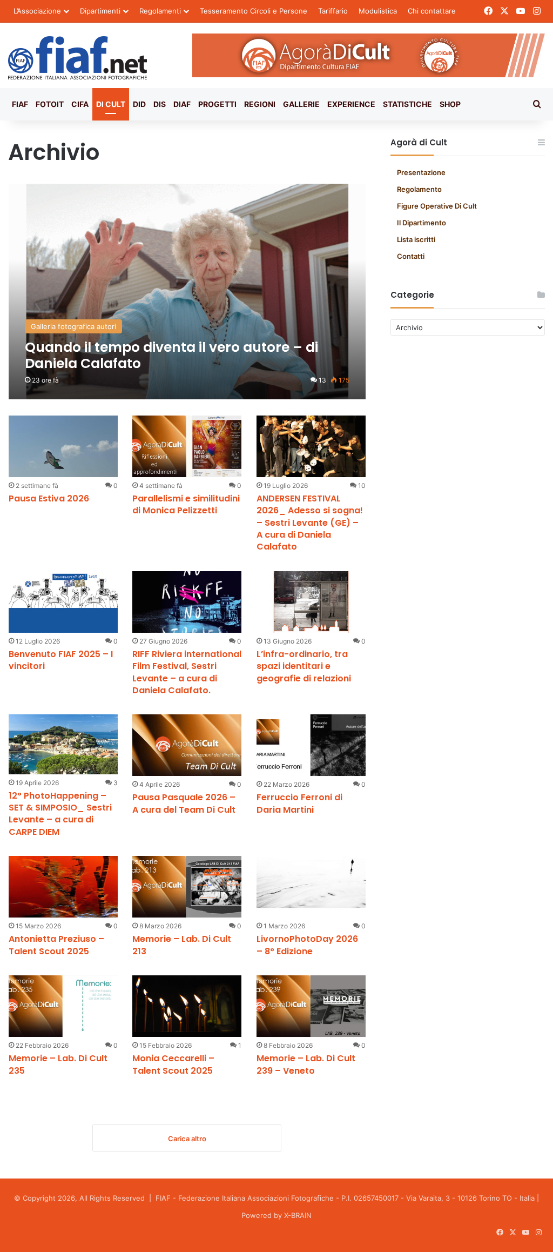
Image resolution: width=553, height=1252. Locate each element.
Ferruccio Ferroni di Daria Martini (299, 803)
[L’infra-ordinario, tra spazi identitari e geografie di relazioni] (311, 602)
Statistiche (407, 104)
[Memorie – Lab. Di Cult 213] (186, 887)
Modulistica (378, 10)
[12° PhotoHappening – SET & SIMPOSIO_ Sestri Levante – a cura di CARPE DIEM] (63, 744)
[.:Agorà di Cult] (77, 57)
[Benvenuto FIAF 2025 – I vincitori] (63, 602)
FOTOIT (50, 104)
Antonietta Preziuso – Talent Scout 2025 (56, 945)
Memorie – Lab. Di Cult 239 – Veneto (306, 1064)
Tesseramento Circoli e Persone (253, 10)
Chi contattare (432, 10)
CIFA (80, 104)
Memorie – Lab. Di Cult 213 (181, 945)
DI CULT (110, 104)
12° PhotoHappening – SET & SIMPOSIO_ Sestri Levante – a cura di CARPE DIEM (60, 813)
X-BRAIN (298, 1215)
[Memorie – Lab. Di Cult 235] (63, 1006)
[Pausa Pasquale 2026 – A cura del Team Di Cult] (186, 745)
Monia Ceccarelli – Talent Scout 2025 (173, 1064)
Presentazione (421, 172)
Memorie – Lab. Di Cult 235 (58, 1064)
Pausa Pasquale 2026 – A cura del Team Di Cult (183, 803)
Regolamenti (160, 10)
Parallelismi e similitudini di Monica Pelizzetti (186, 504)
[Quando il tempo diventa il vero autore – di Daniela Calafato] (187, 291)
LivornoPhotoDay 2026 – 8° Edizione (307, 945)
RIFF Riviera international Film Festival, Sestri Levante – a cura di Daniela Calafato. (186, 672)
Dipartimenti (100, 10)
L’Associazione (37, 10)
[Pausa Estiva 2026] (63, 446)
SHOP (450, 104)
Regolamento (419, 189)
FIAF (20, 104)
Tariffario (333, 10)
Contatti (410, 256)
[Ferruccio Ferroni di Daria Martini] (311, 745)
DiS (159, 104)
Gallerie (301, 104)
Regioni (259, 104)
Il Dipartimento (421, 222)
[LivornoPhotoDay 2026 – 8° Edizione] (311, 887)
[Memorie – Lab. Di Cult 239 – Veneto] (311, 1006)
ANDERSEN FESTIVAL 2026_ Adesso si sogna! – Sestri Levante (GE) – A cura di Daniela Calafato (310, 522)
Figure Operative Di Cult (437, 206)
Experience (351, 104)
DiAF (182, 104)
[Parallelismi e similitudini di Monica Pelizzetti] (186, 446)
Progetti (217, 104)
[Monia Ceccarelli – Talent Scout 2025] (186, 1006)
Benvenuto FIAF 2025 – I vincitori (61, 660)
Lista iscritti (416, 239)
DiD (139, 104)
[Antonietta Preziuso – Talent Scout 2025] (63, 887)
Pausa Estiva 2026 (49, 498)
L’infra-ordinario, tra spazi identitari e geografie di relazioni (304, 666)
